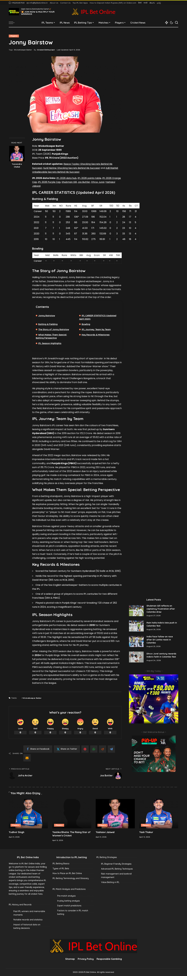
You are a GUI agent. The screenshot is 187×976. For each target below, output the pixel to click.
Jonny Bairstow (46, 315)
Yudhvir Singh (16, 832)
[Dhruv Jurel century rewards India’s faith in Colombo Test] (136, 656)
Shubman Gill (69, 182)
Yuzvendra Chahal (17, 165)
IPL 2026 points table (89, 178)
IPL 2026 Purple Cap (49, 182)
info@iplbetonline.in (38, 3)
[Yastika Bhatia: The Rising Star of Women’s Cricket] (71, 813)
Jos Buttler (84, 182)
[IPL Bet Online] (93, 11)
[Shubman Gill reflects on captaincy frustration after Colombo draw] (136, 610)
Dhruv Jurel (97, 182)
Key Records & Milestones (96, 334)
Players (14, 36)
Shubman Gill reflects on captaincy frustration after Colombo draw (161, 608)
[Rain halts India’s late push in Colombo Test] (136, 626)
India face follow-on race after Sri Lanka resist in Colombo (160, 639)
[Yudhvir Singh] (28, 813)
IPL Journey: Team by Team (96, 329)
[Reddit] (102, 749)
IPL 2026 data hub (66, 178)
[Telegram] (111, 749)
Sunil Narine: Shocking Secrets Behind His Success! (71, 168)
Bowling (86, 324)
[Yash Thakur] (158, 813)
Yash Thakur (146, 832)
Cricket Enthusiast (46, 50)
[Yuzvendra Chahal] (17, 153)
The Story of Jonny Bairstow (53, 329)
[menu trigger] (13, 22)
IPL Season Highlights (49, 343)
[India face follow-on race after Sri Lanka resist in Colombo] (136, 641)
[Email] (27, 757)
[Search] (176, 22)
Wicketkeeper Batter (23, 50)
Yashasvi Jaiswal (105, 832)
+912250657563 (18, 3)
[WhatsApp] (93, 749)
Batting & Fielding (48, 324)
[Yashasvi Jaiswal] (115, 813)
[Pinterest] (85, 749)
